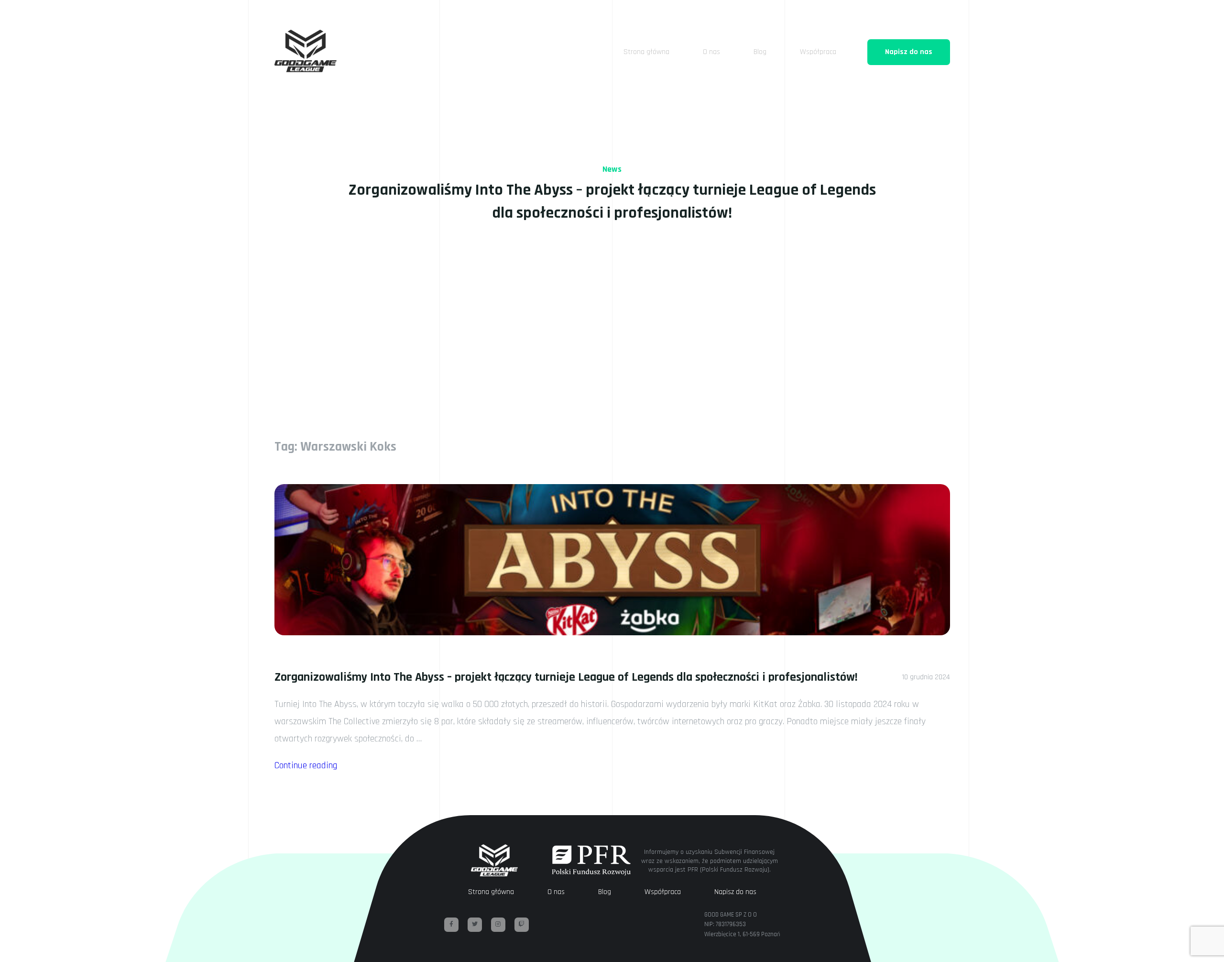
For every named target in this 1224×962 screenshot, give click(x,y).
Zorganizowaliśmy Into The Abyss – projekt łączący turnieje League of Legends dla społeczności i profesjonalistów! (566, 677)
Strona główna (646, 52)
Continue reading (305, 765)
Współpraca (818, 52)
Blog (760, 52)
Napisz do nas (908, 52)
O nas (711, 52)
